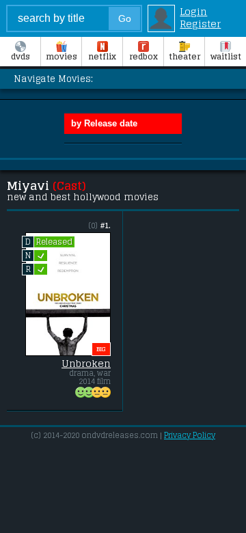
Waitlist (225, 57)
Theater (184, 57)
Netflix (102, 57)
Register (200, 23)
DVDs (20, 57)
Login (193, 11)
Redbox (143, 57)
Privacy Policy (189, 435)
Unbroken (86, 363)
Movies (61, 57)
